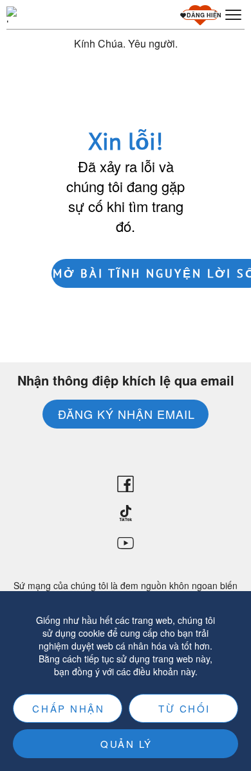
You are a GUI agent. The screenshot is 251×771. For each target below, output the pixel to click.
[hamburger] (233, 15)
